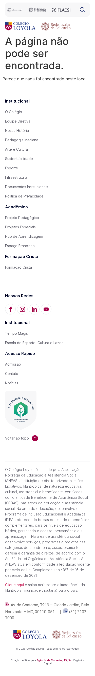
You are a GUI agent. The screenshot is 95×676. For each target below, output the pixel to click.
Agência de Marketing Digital (54, 660)
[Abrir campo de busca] (82, 9)
